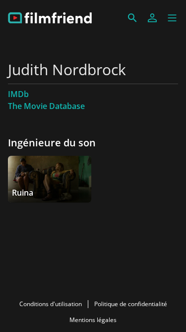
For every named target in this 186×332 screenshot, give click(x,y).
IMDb (18, 94)
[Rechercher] (132, 18)
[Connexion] (152, 18)
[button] (172, 18)
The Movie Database (46, 106)
